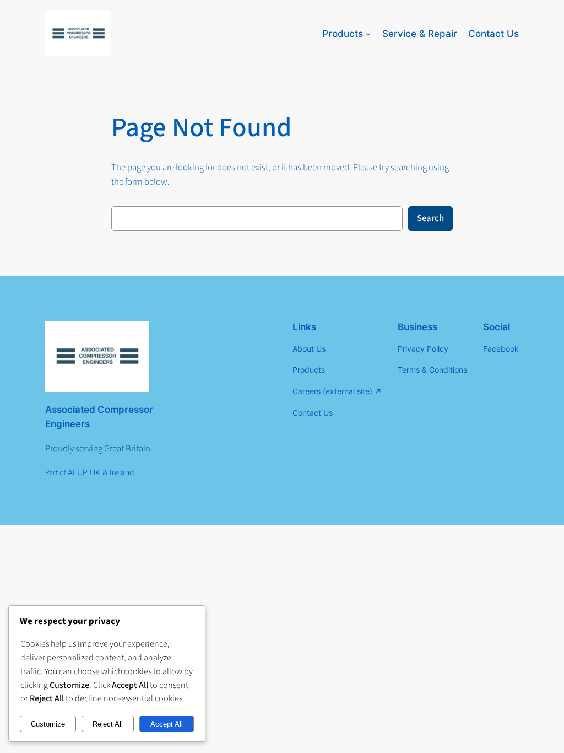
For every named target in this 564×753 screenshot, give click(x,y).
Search (430, 218)
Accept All (166, 724)
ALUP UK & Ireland (101, 472)
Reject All (108, 724)
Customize (48, 724)
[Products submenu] (368, 33)
